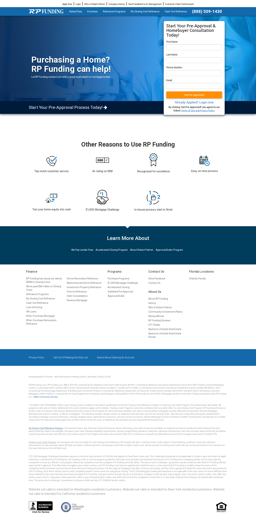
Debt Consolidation (77, 296)
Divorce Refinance (77, 291)
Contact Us (154, 282)
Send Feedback (156, 278)
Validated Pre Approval (120, 291)
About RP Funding (158, 298)
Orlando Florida (197, 278)
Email (169, 80)
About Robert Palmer (141, 249)
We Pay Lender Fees (82, 249)
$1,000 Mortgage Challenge (123, 282)
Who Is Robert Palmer (160, 307)
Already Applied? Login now (194, 102)
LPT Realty (154, 324)
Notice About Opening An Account (115, 357)
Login (78, 4)
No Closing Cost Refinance (145, 11)
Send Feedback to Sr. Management (145, 4)
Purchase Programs (119, 278)
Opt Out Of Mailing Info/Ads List (70, 357)
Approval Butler (116, 296)
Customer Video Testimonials (179, 4)
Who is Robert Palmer (94, 4)
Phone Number (174, 67)
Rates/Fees (75, 11)
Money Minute (156, 316)
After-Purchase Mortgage (40, 316)
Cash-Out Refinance (176, 11)
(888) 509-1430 (207, 11)
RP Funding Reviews (159, 320)
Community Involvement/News (165, 311)
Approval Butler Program (169, 249)
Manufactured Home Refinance (84, 282)
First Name (172, 41)
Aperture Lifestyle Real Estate (164, 329)
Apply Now (67, 4)
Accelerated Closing (119, 287)
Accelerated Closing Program (112, 249)
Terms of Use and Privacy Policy (198, 110)
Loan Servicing (34, 307)
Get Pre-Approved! (194, 95)
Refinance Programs (114, 11)
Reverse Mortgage (77, 300)
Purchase (92, 11)
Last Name (171, 54)
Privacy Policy (36, 357)
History (152, 303)
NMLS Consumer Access (46, 397)
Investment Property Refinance (84, 287)
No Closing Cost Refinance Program (46, 428)
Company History (116, 4)
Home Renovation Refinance (82, 278)
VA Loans (31, 311)
